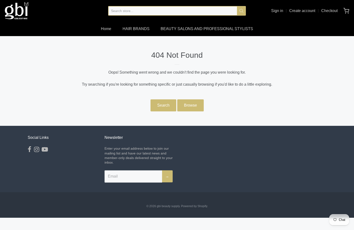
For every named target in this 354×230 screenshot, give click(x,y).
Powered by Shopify (194, 206)
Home (106, 29)
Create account (302, 11)
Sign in (277, 11)
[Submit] (241, 11)
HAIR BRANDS (136, 29)
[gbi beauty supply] (16, 10)
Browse (190, 105)
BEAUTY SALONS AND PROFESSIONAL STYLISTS (207, 29)
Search (163, 105)
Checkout (329, 11)
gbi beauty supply (168, 206)
